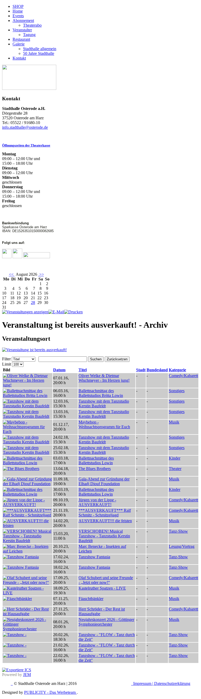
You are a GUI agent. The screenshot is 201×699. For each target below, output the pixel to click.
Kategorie (177, 370)
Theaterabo (32, 25)
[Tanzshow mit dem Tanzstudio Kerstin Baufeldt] (27, 406)
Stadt (141, 370)
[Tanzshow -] (14, 634)
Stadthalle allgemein (39, 48)
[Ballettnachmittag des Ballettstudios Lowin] (27, 463)
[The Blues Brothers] (21, 468)
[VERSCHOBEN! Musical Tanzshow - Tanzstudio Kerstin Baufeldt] (27, 540)
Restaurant (21, 39)
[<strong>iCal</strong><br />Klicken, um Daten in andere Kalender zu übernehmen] (16, 670)
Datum (59, 370)
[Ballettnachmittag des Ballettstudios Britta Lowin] (27, 395)
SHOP (18, 6)
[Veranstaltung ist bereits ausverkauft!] (34, 350)
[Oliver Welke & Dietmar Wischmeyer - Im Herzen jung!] (27, 385)
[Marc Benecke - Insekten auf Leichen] (27, 551)
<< (12, 274)
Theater (175, 468)
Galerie (19, 44)
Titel (83, 370)
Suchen (96, 359)
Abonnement (23, 20)
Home (18, 11)
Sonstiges (177, 391)
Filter (6, 359)
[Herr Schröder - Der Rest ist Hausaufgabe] (27, 614)
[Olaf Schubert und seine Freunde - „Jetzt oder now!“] (27, 582)
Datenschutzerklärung (172, 683)
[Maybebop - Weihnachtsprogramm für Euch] (27, 431)
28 (33, 302)
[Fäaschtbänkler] (17, 598)
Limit (6, 364)
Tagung (29, 34)
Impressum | (143, 683)
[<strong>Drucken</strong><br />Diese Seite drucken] (73, 312)
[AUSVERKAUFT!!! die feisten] (27, 525)
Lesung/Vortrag (181, 546)
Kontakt (19, 58)
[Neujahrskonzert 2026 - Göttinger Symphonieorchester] (27, 629)
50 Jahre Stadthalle (38, 53)
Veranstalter (22, 30)
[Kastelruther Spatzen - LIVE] (27, 593)
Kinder (174, 458)
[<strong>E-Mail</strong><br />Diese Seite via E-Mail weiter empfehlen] (56, 312)
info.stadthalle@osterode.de (25, 127)
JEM (27, 674)
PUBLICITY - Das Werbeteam (50, 692)
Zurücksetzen (117, 359)
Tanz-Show (178, 531)
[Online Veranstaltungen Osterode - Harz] (29, 88)
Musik (174, 422)
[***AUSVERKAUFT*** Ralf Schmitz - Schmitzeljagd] (27, 515)
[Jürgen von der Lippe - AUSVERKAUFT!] (27, 504)
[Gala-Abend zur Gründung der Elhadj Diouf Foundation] (27, 483)
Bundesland (157, 370)
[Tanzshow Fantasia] (21, 557)
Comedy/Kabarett (183, 375)
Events (18, 16)
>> (41, 274)
